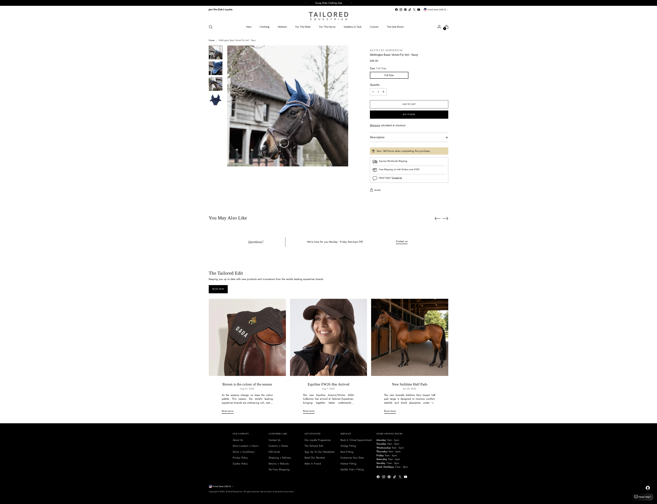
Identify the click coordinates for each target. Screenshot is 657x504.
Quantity (374, 85)
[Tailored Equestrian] (328, 16)
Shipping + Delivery (280, 458)
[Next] (351, 3)
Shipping (375, 125)
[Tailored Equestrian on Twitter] (414, 9)
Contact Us (397, 177)
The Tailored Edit (314, 446)
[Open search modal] (210, 26)
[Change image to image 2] (215, 68)
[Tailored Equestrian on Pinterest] (405, 9)
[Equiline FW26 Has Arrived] (328, 337)
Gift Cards (274, 452)
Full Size (389, 75)
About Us (238, 440)
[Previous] (306, 3)
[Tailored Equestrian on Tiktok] (409, 9)
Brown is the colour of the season (247, 384)
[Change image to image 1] (215, 52)
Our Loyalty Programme (318, 440)
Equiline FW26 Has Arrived (328, 384)
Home (212, 40)
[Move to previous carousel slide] (437, 218)
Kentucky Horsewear (386, 50)
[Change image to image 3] (215, 84)
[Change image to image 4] (215, 100)
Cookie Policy (240, 464)
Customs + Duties (278, 446)
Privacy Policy (240, 458)
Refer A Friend (313, 464)
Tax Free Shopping (279, 469)
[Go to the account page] (439, 26)
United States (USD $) (437, 9)
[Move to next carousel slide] (445, 218)
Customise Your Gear (352, 458)
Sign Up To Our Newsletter (320, 452)
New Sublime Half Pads (409, 384)
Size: (378, 68)
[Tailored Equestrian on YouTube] (418, 9)
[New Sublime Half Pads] (409, 337)
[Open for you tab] (648, 488)
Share (377, 190)
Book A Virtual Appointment (356, 440)
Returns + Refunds (279, 464)
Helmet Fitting (348, 464)
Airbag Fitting (348, 446)
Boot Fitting (346, 452)
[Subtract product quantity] (373, 91)
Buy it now (409, 114)
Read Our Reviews (315, 458)
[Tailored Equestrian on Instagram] (400, 9)
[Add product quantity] (383, 91)
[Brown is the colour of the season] (247, 337)
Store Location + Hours (245, 446)
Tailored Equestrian (234, 491)
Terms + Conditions (243, 452)
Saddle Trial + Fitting (352, 469)
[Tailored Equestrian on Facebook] (396, 9)
